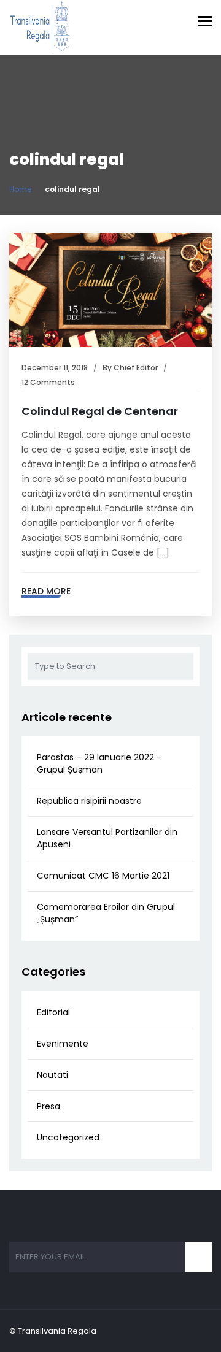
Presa (48, 1106)
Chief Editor (136, 367)
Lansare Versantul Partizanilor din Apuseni (107, 838)
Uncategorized (68, 1137)
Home (20, 189)
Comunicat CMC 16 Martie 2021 (103, 875)
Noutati (52, 1075)
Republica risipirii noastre (89, 801)
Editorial (53, 1012)
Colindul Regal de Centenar (99, 411)
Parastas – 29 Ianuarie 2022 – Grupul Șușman (99, 763)
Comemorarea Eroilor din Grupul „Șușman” (106, 913)
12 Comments (48, 382)
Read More (46, 591)
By (108, 367)
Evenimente (62, 1043)
